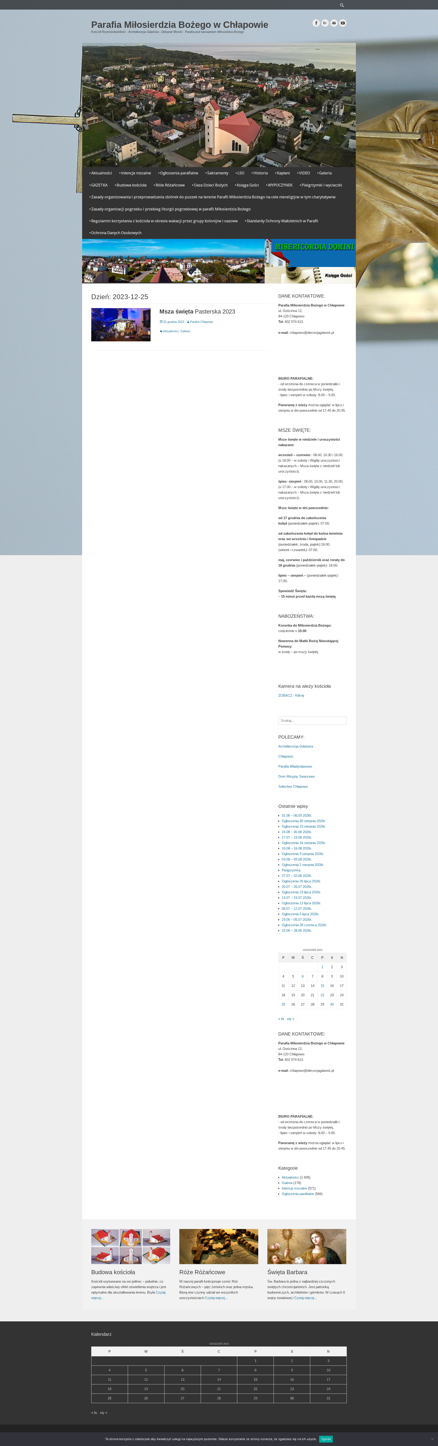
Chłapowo (285, 756)
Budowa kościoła (131, 185)
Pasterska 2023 (197, 311)
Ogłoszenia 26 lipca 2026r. (301, 881)
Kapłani (283, 172)
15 (322, 986)
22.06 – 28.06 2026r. (297, 930)
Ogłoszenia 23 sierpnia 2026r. (304, 826)
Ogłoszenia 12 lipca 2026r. (301, 903)
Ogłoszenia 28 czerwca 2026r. (304, 925)
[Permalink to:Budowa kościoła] (130, 1246)
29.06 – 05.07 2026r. (297, 919)
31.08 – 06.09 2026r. (297, 815)
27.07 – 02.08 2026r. (297, 876)
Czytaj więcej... (216, 1298)
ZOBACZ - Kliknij (291, 695)
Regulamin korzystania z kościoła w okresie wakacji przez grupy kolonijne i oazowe (164, 220)
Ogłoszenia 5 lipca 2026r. (300, 914)
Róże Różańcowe (170, 185)
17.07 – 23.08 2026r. (297, 837)
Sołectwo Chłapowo (293, 786)
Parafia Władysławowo (295, 766)
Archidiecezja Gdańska (295, 746)
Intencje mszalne (136, 172)
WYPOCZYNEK (280, 185)
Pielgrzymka (291, 870)
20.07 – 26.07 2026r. (297, 887)
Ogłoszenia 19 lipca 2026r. (301, 892)
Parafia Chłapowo (201, 322)
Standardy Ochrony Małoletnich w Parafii (282, 220)
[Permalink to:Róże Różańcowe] (218, 1246)
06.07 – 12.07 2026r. (297, 908)
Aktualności (101, 172)
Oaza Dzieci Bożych (211, 185)
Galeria (325, 172)
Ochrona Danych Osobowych (116, 232)
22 (322, 995)
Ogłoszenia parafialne (179, 172)
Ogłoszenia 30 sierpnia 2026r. (304, 821)
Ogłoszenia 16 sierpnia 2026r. (304, 843)
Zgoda (326, 1439)
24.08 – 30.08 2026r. (297, 832)
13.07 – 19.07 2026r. (297, 898)
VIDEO (304, 172)
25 (283, 1004)
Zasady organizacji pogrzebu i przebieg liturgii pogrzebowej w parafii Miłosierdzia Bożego (171, 209)
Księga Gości (248, 185)
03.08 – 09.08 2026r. (297, 859)
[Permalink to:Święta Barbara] (306, 1246)
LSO (240, 172)
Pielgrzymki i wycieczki (322, 185)
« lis (281, 1019)
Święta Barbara (287, 1272)
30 (332, 1004)
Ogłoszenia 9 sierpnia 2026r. (303, 854)
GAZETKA (99, 185)
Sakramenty (217, 172)
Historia (260, 172)
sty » (290, 1019)
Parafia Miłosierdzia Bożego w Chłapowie (179, 25)
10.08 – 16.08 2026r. (297, 848)
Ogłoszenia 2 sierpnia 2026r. (303, 865)
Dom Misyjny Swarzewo (296, 776)
